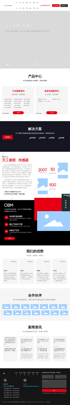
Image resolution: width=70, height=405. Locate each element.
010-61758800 (8, 386)
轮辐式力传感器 (8, 101)
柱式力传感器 (27, 101)
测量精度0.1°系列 (56, 99)
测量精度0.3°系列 (42, 99)
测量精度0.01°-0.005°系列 (44, 101)
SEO (34, 402)
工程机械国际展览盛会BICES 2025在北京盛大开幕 (59, 350)
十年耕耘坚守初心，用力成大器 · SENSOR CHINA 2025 (42, 351)
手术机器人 (43, 137)
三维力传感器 (17, 105)
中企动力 (28, 402)
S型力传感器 (26, 103)
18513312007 (46, 5)
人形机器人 (8, 137)
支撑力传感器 (7, 103)
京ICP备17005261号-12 (40, 402)
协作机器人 (33, 137)
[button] (8, 64)
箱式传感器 (26, 105)
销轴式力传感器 (8, 99)
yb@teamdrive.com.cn (31, 386)
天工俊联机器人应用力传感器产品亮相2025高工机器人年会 (26, 351)
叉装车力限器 (7, 105)
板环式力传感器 (17, 101)
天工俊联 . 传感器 (15, 160)
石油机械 (61, 137)
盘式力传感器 (27, 99)
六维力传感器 (7, 107)
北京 (32, 402)
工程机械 (52, 137)
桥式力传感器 (17, 103)
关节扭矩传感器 (17, 107)
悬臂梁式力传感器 (18, 99)
